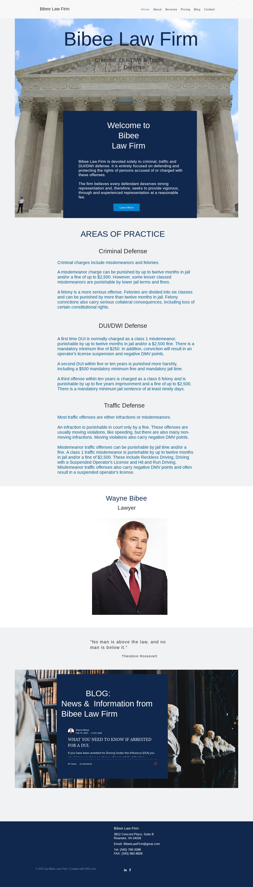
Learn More (127, 99)
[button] (171, 9)
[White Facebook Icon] (130, 870)
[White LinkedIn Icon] (125, 870)
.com (156, 844)
